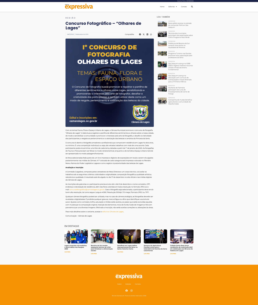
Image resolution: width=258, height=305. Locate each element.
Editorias (171, 7)
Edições (128, 284)
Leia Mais (67, 252)
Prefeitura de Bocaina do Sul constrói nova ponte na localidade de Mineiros (179, 45)
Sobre (119, 284)
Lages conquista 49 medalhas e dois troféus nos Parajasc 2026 (75, 247)
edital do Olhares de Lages (112, 212)
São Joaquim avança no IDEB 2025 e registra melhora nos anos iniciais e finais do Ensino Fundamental (180, 67)
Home (162, 7)
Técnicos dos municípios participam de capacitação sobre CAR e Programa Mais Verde (180, 35)
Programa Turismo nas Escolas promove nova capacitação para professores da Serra (180, 55)
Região (71, 18)
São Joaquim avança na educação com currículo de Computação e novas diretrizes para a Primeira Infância (179, 79)
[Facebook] (126, 290)
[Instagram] (131, 290)
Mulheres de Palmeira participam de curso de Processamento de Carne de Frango (179, 91)
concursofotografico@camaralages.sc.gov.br (87, 190)
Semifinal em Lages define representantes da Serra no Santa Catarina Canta (127, 247)
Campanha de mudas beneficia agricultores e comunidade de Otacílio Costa (180, 102)
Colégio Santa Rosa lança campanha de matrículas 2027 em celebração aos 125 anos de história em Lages (181, 248)
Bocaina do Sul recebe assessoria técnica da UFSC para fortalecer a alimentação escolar (102, 248)
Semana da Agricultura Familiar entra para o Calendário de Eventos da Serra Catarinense (155, 248)
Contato (184, 7)
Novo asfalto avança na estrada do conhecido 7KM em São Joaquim (179, 25)
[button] (192, 6)
